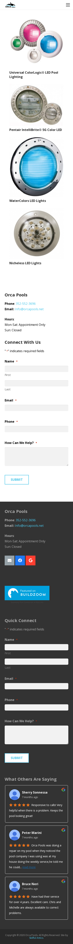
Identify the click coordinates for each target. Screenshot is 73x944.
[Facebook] (20, 560)
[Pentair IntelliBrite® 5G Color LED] (36, 105)
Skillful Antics (36, 938)
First (8, 375)
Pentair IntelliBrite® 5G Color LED (35, 130)
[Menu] (67, 5)
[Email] (9, 560)
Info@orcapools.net (29, 309)
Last (8, 389)
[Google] (30, 560)
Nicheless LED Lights (25, 263)
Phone (11, 421)
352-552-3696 (26, 303)
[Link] (10, 5)
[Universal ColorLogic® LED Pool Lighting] (36, 41)
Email (11, 400)
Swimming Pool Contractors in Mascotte (27, 602)
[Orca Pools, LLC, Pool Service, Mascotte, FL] (19, 578)
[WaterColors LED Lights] (36, 167)
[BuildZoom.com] (27, 593)
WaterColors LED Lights (27, 201)
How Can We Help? (21, 443)
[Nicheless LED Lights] (36, 233)
